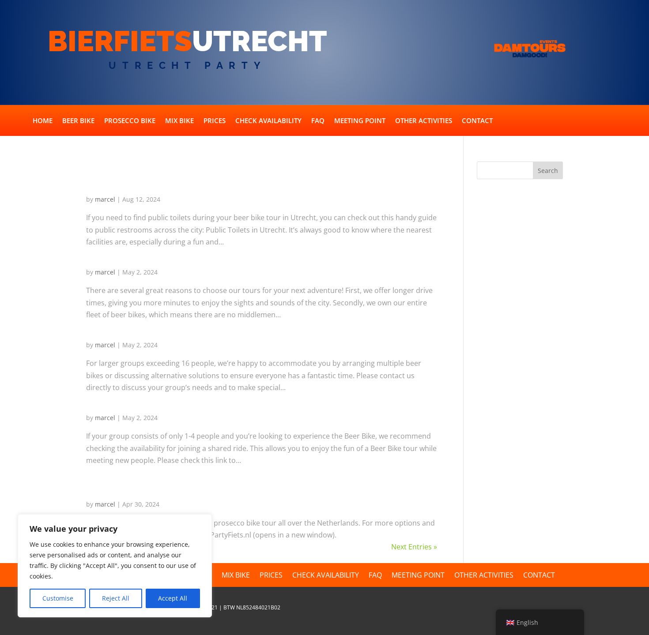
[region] (115, 565)
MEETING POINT (359, 121)
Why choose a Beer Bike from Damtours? (195, 254)
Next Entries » (414, 547)
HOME (43, 121)
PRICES (215, 121)
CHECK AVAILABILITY (268, 121)
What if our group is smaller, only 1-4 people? (206, 400)
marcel (105, 199)
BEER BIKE (78, 121)
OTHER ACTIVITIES (423, 121)
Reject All (115, 598)
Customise (57, 598)
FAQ (317, 121)
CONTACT (477, 121)
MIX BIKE (179, 121)
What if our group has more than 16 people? (203, 327)
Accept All (172, 598)
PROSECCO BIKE (129, 121)
